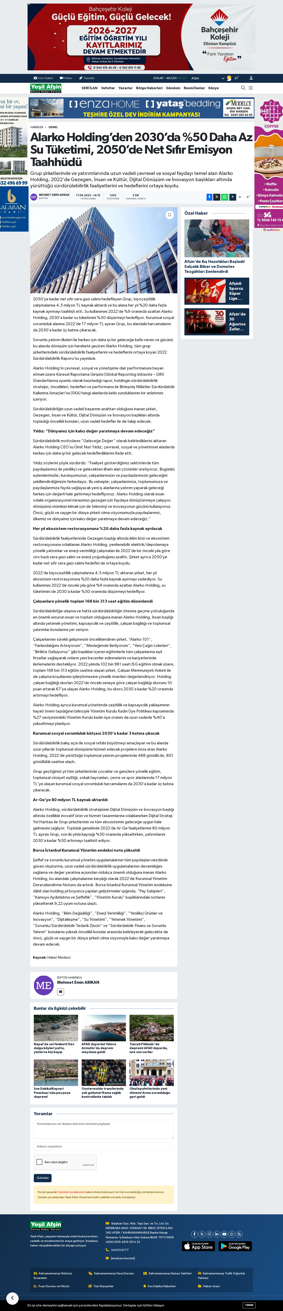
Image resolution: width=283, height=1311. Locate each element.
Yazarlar (88, 78)
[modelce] (141, 108)
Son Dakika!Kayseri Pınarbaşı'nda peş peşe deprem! (52, 1092)
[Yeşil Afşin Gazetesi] (45, 88)
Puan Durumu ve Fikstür (54, 1286)
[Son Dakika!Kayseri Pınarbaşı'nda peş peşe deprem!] (56, 1072)
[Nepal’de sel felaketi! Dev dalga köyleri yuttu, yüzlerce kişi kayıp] (56, 1028)
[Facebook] (194, 1234)
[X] (201, 1234)
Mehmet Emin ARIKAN (78, 982)
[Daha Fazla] (232, 197)
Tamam (249, 1305)
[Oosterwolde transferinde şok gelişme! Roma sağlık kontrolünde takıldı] (104, 1072)
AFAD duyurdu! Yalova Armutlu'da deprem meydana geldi (99, 1048)
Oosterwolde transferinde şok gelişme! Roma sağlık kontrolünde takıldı (103, 1092)
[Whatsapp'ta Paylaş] (224, 197)
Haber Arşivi (211, 1286)
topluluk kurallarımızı (71, 1192)
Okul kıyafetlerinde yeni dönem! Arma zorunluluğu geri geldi (149, 1092)
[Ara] (243, 88)
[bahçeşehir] (141, 37)
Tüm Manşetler (103, 1286)
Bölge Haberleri (149, 88)
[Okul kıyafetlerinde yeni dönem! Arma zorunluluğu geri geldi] (151, 1072)
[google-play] (235, 1246)
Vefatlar (108, 88)
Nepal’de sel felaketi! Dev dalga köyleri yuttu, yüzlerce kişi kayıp (54, 1048)
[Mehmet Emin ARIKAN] (44, 985)
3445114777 (120, 1250)
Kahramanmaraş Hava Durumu (114, 1273)
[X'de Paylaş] (216, 197)
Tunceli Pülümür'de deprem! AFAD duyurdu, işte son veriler (148, 1048)
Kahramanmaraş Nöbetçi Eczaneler (53, 1276)
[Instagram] (209, 1234)
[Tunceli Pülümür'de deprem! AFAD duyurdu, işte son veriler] (151, 1028)
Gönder (43, 1178)
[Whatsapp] (231, 1234)
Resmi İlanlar (194, 88)
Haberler (36, 127)
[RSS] (239, 1234)
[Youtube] (224, 1234)
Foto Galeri (45, 78)
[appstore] (198, 1246)
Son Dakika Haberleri (162, 1286)
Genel (53, 127)
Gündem (173, 88)
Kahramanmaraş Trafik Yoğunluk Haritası (221, 1276)
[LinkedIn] (216, 1234)
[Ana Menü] (251, 88)
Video (68, 78)
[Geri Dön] (12, 1298)
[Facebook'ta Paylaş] (209, 197)
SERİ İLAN (90, 88)
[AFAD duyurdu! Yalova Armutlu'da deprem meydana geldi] (104, 1028)
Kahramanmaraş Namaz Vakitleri (170, 1273)
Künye (213, 88)
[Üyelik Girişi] (249, 78)
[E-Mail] (60, 991)
